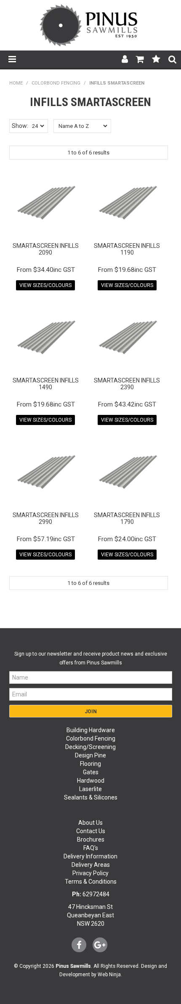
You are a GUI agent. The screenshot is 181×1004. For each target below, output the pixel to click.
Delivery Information (90, 856)
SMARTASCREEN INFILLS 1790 (127, 518)
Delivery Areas (91, 864)
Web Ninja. (110, 974)
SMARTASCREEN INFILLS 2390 (127, 383)
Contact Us (90, 831)
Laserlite (90, 789)
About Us (90, 822)
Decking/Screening (90, 747)
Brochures (90, 839)
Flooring (90, 763)
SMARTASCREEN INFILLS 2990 (46, 518)
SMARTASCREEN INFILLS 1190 (127, 248)
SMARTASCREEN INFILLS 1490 (46, 383)
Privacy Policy (90, 873)
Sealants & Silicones (90, 797)
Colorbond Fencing (90, 738)
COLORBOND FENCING (56, 83)
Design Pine (90, 755)
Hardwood (90, 780)
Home (16, 83)
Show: (20, 125)
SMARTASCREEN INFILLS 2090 (46, 248)
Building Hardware (91, 730)
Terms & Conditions (91, 881)
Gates (90, 772)
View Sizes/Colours (45, 285)
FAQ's (90, 848)
